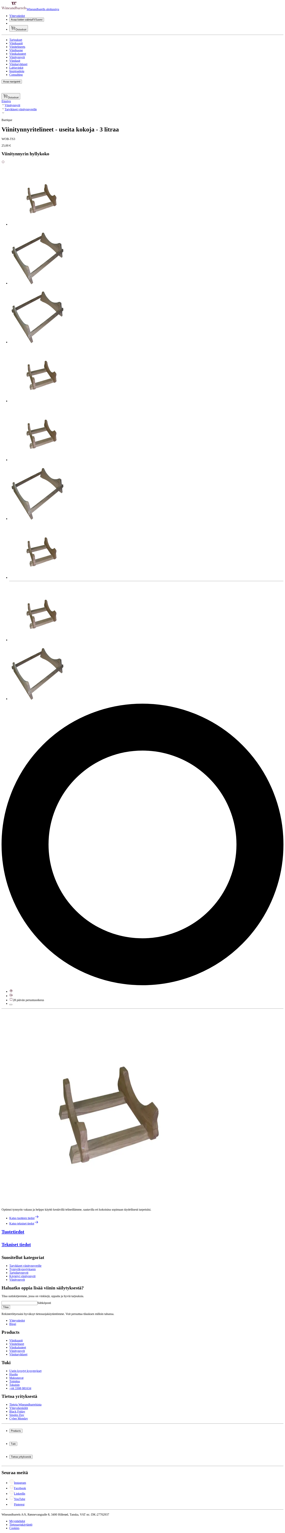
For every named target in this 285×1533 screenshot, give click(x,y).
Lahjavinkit (16, 67)
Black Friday (17, 1411)
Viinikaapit (16, 43)
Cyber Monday (18, 1418)
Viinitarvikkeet (18, 64)
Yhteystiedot (17, 15)
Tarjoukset (15, 39)
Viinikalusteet (17, 53)
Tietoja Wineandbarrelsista (25, 1404)
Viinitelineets (17, 46)
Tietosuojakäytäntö (20, 1524)
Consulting (16, 74)
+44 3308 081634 (20, 1388)
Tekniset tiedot (16, 1244)
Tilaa (6, 1307)
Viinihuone (16, 50)
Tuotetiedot (13, 1231)
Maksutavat (16, 1377)
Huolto (13, 1374)
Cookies (14, 1528)
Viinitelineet (16, 1344)
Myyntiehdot (17, 1521)
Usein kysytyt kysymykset (25, 1370)
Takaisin (14, 1384)
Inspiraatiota (16, 71)
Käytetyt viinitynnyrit (22, 1276)
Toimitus (14, 1381)
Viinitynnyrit (17, 57)
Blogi (12, 1324)
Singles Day (16, 1415)
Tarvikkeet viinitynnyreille (21, 109)
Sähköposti (44, 1303)
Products (16, 1430)
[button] (98, 1107)
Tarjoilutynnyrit (18, 1272)
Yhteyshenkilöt (18, 1408)
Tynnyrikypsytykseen (22, 1269)
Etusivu (6, 101)
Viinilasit (14, 60)
